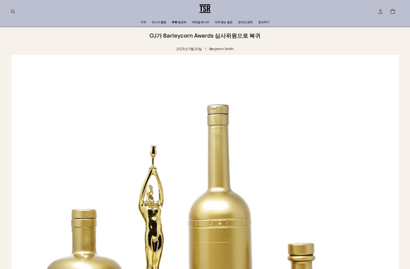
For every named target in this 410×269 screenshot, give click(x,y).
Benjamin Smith (221, 49)
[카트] (393, 11)
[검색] (13, 11)
